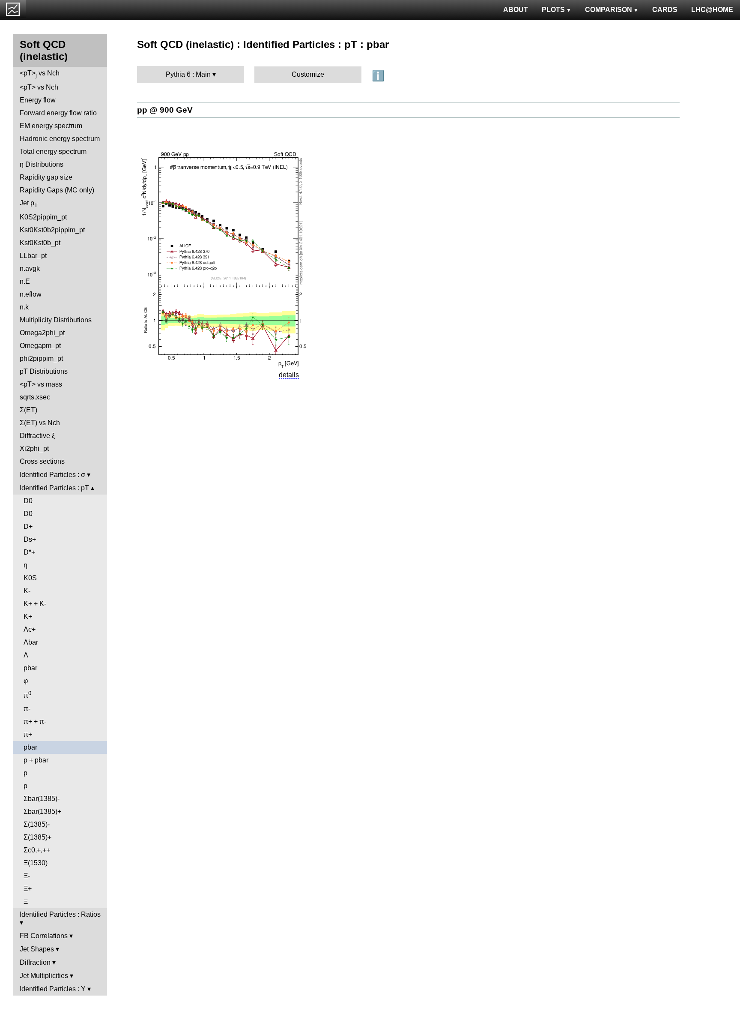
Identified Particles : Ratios (60, 914)
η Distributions (41, 164)
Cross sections (42, 461)
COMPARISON (608, 9)
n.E (25, 281)
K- (27, 590)
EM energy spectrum (51, 125)
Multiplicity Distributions (56, 320)
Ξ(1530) (36, 863)
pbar (30, 668)
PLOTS (553, 9)
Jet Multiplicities (44, 975)
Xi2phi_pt (34, 448)
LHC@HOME (712, 9)
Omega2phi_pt (42, 332)
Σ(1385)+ (37, 837)
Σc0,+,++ (37, 850)
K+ (28, 616)
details (289, 374)
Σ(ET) (28, 410)
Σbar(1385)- (42, 798)
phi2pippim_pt (41, 358)
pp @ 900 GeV (165, 109)
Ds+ (30, 539)
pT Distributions (44, 371)
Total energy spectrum (53, 151)
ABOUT (515, 9)
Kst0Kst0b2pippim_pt (52, 230)
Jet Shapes (37, 949)
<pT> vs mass (41, 384)
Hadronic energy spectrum (60, 138)
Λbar (31, 642)
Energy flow (38, 100)
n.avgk (30, 268)
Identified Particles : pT (54, 488)
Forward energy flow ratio (58, 113)
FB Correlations (44, 935)
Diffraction (35, 962)
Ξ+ (28, 888)
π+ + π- (35, 721)
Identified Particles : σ (52, 474)
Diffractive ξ (37, 435)
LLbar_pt (33, 255)
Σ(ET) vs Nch (40, 422)
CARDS (664, 9)
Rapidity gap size (46, 177)
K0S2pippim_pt (43, 217)
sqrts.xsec (35, 397)
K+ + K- (35, 603)
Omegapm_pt (40, 345)
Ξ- (27, 875)
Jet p (29, 203)
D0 (28, 500)
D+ (28, 526)
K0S (30, 578)
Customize (308, 74)
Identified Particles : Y (53, 989)
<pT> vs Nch (40, 73)
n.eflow (31, 294)
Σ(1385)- (37, 824)
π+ (28, 734)
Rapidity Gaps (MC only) (57, 190)
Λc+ (30, 629)
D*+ (29, 552)
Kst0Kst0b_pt (40, 242)
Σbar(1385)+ (42, 811)
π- (27, 708)
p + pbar (36, 760)
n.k (24, 307)
